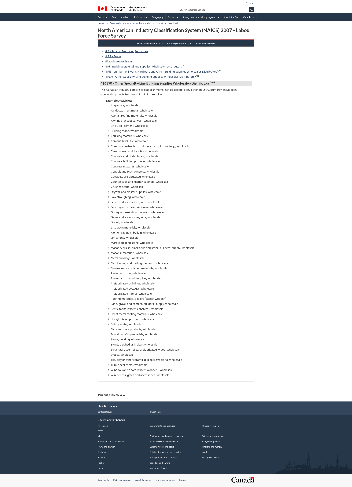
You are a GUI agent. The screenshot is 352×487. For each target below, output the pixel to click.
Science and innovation (213, 436)
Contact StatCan (105, 412)
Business (102, 452)
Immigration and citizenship (111, 441)
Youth (204, 452)
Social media (103, 480)
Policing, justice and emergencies (165, 452)
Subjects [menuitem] (102, 17)
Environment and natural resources (166, 436)
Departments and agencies (162, 426)
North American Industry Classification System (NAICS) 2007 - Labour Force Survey (176, 43)
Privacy (182, 480)
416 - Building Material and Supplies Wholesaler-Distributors (143, 66)
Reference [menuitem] (139, 17)
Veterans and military (212, 446)
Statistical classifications (169, 23)
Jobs (99, 436)
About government (210, 426)
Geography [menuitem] (157, 17)
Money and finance (159, 468)
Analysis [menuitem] (125, 17)
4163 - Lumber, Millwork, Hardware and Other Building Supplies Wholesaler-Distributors (161, 71)
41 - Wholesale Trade (118, 61)
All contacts (103, 426)
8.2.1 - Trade (113, 56)
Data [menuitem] (114, 17)
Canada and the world (160, 463)
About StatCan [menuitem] (231, 17)
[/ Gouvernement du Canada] (122, 9)
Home (101, 23)
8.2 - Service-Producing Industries (126, 51)
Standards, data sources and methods (130, 23)
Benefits (101, 457)
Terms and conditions (165, 480)
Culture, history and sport (162, 446)
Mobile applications (122, 480)
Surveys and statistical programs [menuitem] (199, 17)
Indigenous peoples (211, 441)
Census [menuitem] (172, 17)
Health (101, 463)
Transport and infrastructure (163, 457)
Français (250, 3)
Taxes (100, 468)
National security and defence (164, 441)
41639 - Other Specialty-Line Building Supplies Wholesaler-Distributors (150, 77)
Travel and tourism (106, 446)
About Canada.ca (143, 480)
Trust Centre (155, 412)
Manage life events (211, 457)
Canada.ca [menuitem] (248, 17)
